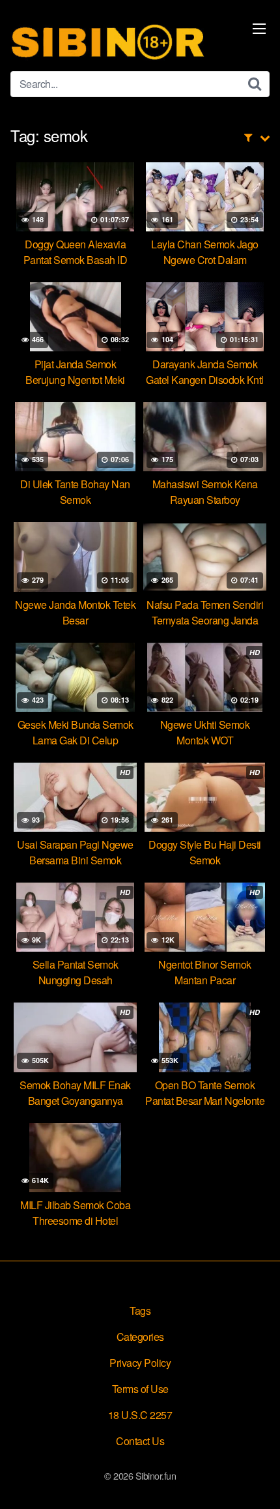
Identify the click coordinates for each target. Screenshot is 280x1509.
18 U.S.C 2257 (140, 1414)
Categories (140, 1336)
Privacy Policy (140, 1362)
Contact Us (140, 1440)
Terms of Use (140, 1388)
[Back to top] (257, 1480)
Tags (140, 1310)
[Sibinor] (108, 41)
